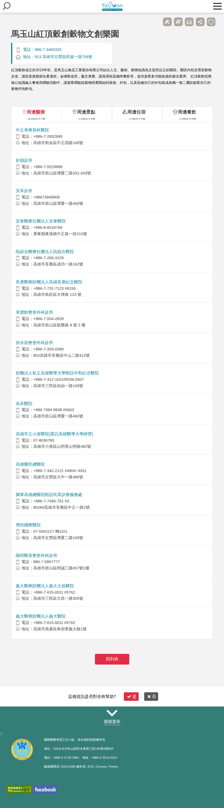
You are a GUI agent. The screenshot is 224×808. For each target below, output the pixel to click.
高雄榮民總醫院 (30, 464)
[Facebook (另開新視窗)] (45, 789)
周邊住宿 (136, 111)
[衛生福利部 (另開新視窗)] (22, 759)
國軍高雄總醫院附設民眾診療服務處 (49, 494)
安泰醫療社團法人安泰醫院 (41, 221)
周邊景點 (86, 111)
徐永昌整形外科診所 (34, 342)
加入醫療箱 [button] (211, 21)
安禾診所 (24, 190)
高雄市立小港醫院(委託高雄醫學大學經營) (54, 434)
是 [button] (134, 696)
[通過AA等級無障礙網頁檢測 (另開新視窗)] (19, 789)
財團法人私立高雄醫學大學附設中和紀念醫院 (57, 373)
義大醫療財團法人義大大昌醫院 (45, 586)
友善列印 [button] (189, 21)
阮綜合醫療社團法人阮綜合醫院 (45, 251)
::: (1, 733)
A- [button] (167, 21)
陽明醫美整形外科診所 (36, 555)
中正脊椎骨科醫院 (32, 130)
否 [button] (154, 696)
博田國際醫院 (28, 525)
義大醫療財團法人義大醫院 (41, 616)
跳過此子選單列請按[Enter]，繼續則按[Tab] (156, 21)
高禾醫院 (24, 403)
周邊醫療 (36, 111)
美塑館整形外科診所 (34, 312)
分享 (200, 21)
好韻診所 (24, 160)
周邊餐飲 (187, 111)
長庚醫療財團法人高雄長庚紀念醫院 (49, 282)
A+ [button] (178, 21)
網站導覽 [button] (112, 713)
